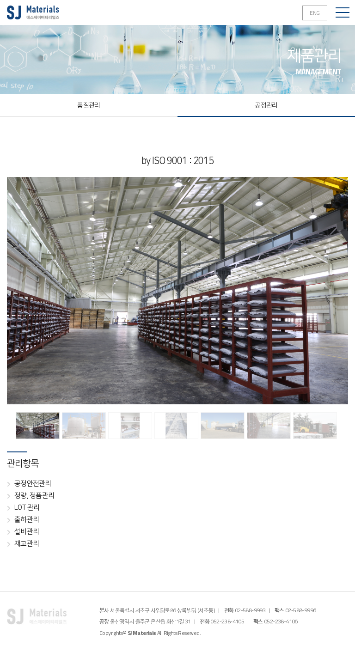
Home (33, 12)
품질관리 (88, 105)
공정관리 (266, 105)
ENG (314, 12)
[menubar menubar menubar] (342, 12)
